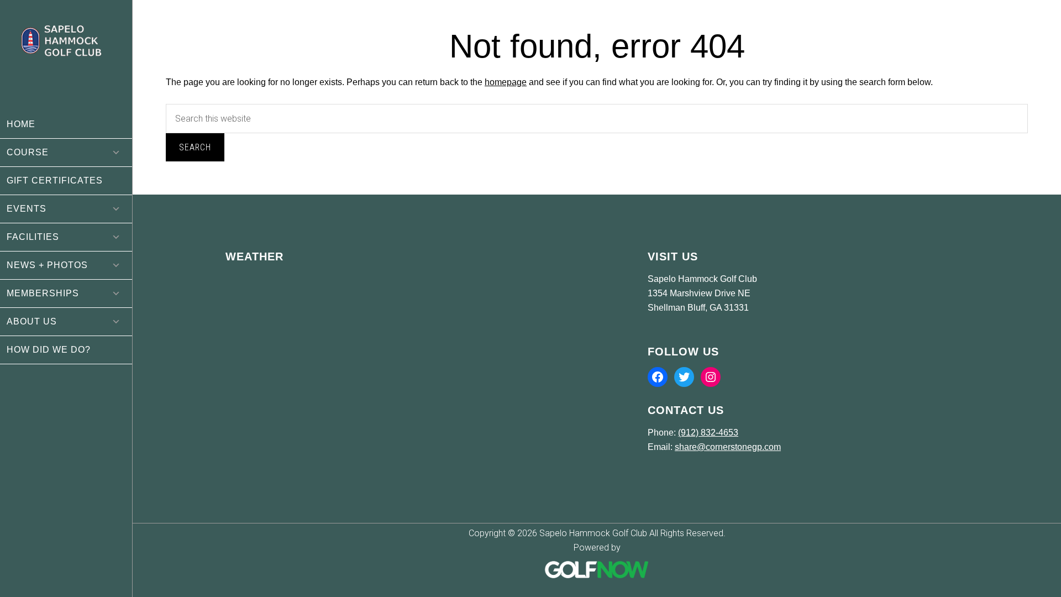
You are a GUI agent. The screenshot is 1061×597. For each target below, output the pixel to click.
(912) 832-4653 (708, 432)
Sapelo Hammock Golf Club (66, 55)
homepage (506, 82)
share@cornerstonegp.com (728, 447)
